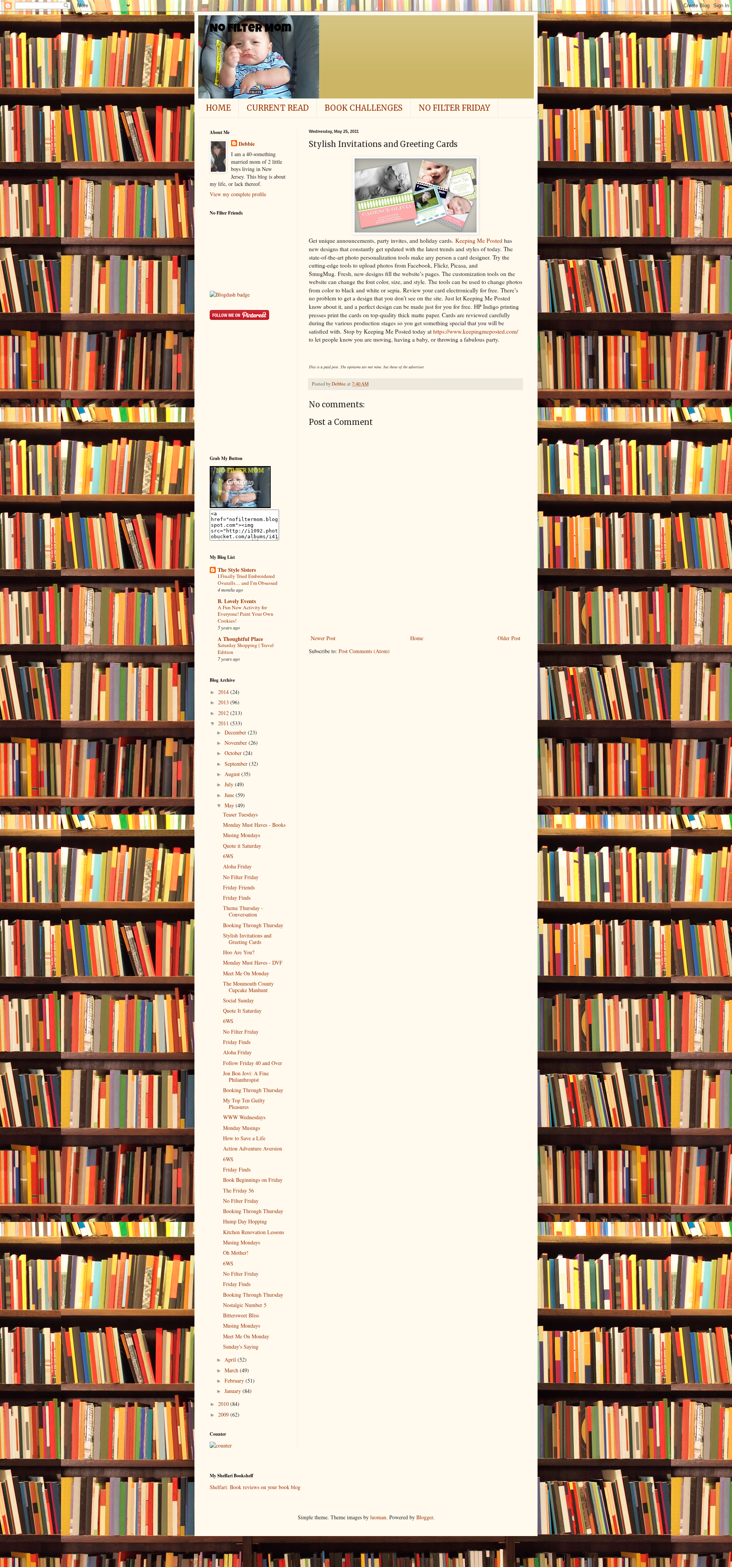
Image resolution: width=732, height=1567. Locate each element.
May (230, 805)
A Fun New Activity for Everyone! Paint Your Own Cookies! (245, 614)
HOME (218, 108)
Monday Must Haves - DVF (253, 962)
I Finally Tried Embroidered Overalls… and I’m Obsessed (248, 579)
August (233, 774)
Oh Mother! (236, 1252)
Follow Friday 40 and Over (252, 1063)
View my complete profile (238, 194)
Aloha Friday (237, 866)
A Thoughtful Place (240, 639)
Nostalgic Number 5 (244, 1305)
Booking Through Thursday (253, 925)
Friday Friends (239, 887)
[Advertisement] (415, 612)
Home (416, 638)
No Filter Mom (250, 29)
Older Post (509, 638)
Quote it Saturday (242, 845)
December (236, 732)
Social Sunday (238, 1000)
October (234, 753)
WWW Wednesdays (244, 1117)
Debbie (247, 144)
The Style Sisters (237, 570)
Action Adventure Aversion (252, 1148)
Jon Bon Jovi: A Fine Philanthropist (246, 1076)
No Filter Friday (240, 877)
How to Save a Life (244, 1138)
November (237, 742)
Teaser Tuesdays (240, 814)
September (237, 763)
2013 (224, 702)
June (230, 795)
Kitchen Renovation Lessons (253, 1232)
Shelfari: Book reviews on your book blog (255, 1487)
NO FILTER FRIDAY (454, 108)
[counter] (221, 1445)
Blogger (424, 1517)
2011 (224, 723)
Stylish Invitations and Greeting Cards (247, 939)
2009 (224, 1414)
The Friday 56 (238, 1190)
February (235, 1380)
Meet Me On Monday (246, 973)
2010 (224, 1403)
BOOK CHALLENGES (364, 108)
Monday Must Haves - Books (254, 824)
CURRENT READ (278, 108)
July (230, 784)
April (231, 1359)
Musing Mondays (241, 835)
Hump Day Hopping (245, 1221)
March (232, 1370)
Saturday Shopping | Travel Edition (246, 648)
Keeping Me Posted (478, 240)
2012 (224, 713)
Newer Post (323, 638)
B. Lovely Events (237, 601)
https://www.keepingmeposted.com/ (475, 331)
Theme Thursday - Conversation (243, 911)
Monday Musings (241, 1127)
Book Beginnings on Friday (253, 1179)
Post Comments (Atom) (364, 651)
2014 (224, 692)
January (233, 1390)
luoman (378, 1517)
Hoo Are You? (238, 952)
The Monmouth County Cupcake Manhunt (248, 987)
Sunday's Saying (240, 1346)
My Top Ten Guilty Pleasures (244, 1103)
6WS (228, 856)
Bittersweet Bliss (241, 1315)
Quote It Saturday (242, 1010)
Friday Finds (236, 897)
